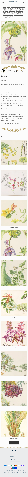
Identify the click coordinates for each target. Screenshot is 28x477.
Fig (3, 10)
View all (14, 442)
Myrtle (16, 13)
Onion (23, 13)
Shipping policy (14, 472)
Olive (19, 13)
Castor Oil (17, 8)
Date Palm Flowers (14, 438)
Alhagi (8, 6)
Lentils (20, 12)
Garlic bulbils (12, 10)
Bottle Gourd (13, 287)
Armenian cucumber (16, 6)
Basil (4, 8)
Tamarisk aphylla (7, 16)
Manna (7, 13)
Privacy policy (6, 472)
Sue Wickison (12, 470)
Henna (15, 12)
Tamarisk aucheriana (17, 16)
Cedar (7, 8)
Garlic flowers (19, 10)
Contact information (19, 475)
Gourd (8, 12)
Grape (12, 12)
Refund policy (23, 472)
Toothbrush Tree (6, 17)
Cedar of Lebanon (14, 377)
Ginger (4, 12)
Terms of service (9, 475)
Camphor (12, 8)
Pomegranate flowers (8, 14)
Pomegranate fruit (18, 14)
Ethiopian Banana (19, 9)
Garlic (6, 10)
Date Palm (14, 408)
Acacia (4, 6)
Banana (23, 6)
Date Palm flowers (10, 9)
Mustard (12, 13)
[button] (3, 2)
